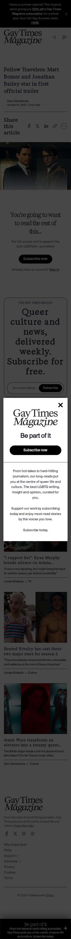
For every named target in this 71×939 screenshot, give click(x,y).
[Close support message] (60, 405)
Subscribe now (35, 450)
